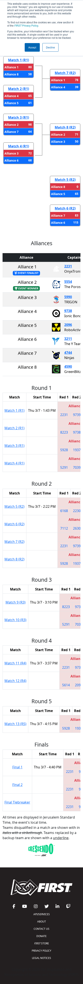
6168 (64, 510)
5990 (68, 296)
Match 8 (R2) (65, 127)
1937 (77, 450)
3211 (68, 338)
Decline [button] (50, 47)
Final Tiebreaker (17, 802)
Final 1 (17, 767)
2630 (77, 528)
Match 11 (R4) (15, 663)
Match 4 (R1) (18, 146)
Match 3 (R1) (18, 117)
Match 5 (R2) (65, 179)
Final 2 (17, 784)
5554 (68, 281)
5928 (64, 450)
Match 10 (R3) (15, 619)
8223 (64, 432)
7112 (64, 528)
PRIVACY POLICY (41, 950)
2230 (77, 510)
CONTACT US (41, 929)
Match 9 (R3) (16, 602)
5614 (66, 685)
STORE (41, 943)
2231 (68, 266)
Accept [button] (32, 47)
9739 (77, 414)
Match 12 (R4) (15, 680)
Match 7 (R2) (65, 73)
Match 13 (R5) (15, 723)
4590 (68, 366)
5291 (64, 467)
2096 (68, 324)
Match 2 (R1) (18, 88)
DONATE (41, 936)
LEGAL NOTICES (41, 958)
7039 (77, 467)
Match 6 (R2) (65, 208)
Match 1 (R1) (18, 60)
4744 (68, 352)
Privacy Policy (26, 25)
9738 (68, 310)
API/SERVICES (41, 914)
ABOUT (41, 921)
